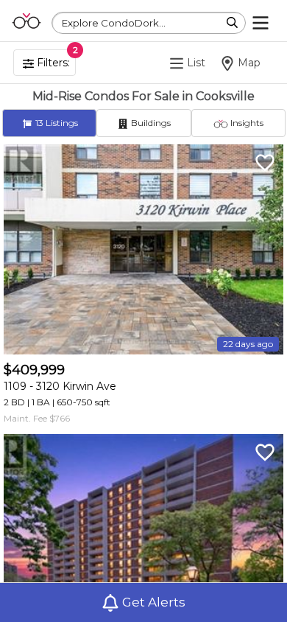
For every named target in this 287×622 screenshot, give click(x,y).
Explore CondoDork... (114, 23)
